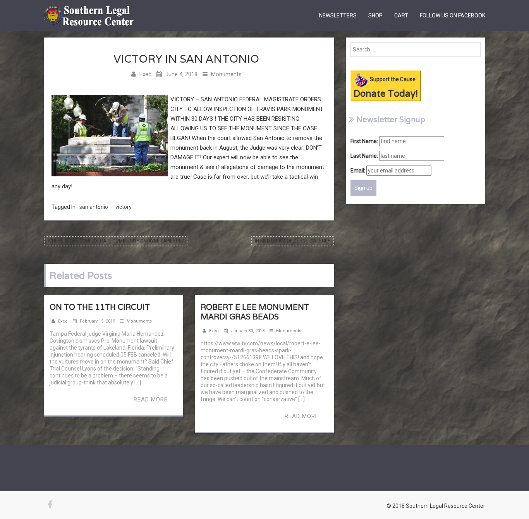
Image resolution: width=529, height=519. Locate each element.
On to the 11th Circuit (100, 307)
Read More (151, 399)
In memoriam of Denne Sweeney (292, 241)
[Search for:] (415, 49)
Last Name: (364, 156)
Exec (145, 74)
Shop (375, 15)
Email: (357, 170)
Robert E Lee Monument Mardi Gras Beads (255, 312)
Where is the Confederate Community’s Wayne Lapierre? (116, 241)
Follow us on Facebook (452, 15)
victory (123, 207)
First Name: (364, 141)
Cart (401, 15)
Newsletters (338, 15)
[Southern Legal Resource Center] (89, 9)
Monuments (226, 74)
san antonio (93, 207)
